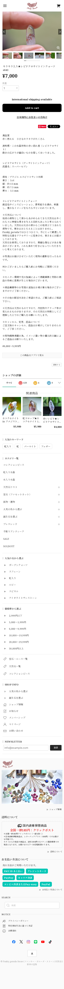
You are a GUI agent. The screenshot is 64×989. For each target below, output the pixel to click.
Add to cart (32, 108)
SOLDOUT (8, 546)
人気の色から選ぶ (12, 509)
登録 (56, 747)
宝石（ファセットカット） (17, 494)
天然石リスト (10, 487)
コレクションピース (13, 465)
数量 (4, 83)
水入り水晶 (9, 479)
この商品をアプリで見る (32, 355)
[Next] (60, 32)
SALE (6, 539)
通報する (56, 364)
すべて (9, 382)
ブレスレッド (10, 524)
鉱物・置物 (9, 502)
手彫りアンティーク (13, 531)
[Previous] (4, 32)
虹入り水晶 (9, 472)
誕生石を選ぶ (10, 516)
